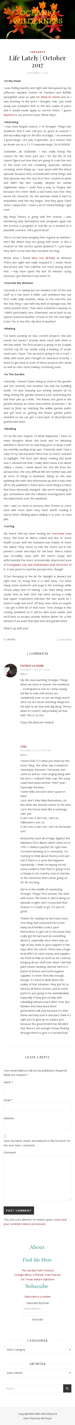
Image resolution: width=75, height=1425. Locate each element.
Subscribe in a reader (37, 1296)
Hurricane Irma (61, 533)
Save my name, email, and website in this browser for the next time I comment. (37, 1143)
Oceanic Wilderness (38, 17)
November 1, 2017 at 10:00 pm (35, 750)
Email (8, 1100)
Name (8, 1082)
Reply (23, 674)
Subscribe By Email (37, 1303)
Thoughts (37, 52)
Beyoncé (9, 115)
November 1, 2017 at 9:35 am (35, 669)
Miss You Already (43, 258)
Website (9, 1118)
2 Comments (63, 639)
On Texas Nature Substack (37, 1279)
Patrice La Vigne (32, 665)
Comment (10, 1152)
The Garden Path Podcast (37, 1270)
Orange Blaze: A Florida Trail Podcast (37, 1274)
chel (23, 746)
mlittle (11, 639)
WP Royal (46, 1418)
